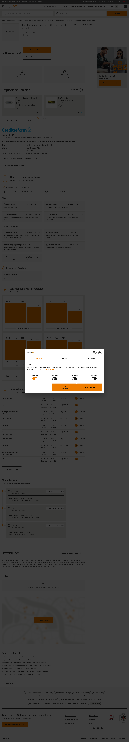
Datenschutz (50, 369)
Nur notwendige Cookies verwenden (64, 387)
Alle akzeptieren (90, 387)
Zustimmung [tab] (38, 358)
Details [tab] (64, 358)
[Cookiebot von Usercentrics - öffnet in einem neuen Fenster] (94, 352)
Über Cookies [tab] (91, 358)
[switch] (54, 378)
